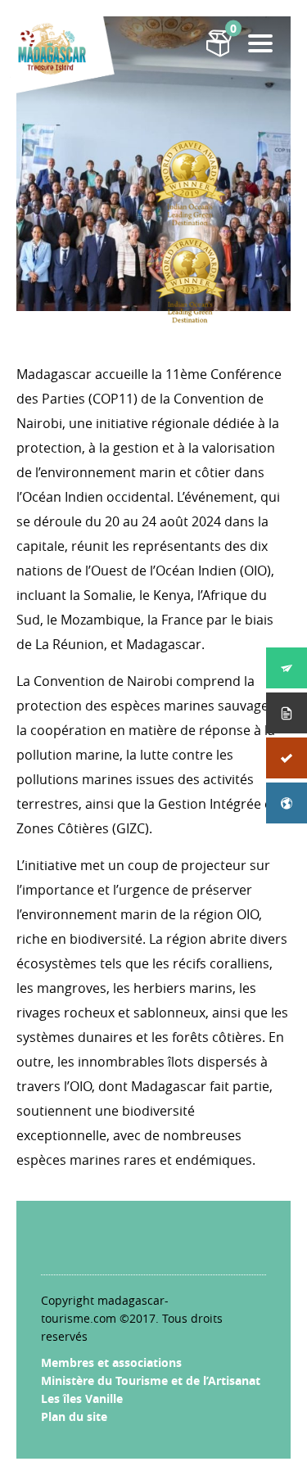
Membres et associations (111, 1362)
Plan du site (74, 1416)
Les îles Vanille (82, 1398)
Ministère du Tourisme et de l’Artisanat (150, 1380)
